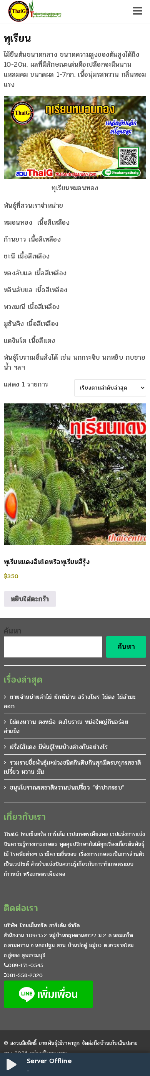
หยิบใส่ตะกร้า (30, 599)
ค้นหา (13, 631)
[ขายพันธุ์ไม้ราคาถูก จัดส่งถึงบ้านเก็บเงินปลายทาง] (34, 11)
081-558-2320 (24, 975)
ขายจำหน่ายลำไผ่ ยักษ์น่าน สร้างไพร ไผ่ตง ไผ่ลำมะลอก (70, 701)
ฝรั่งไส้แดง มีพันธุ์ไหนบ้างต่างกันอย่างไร (59, 747)
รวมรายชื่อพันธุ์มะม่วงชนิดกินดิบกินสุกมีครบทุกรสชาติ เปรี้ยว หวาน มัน (72, 767)
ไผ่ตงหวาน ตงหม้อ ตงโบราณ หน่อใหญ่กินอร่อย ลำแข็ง (66, 726)
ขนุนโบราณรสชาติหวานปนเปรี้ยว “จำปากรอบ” (67, 787)
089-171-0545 (25, 965)
